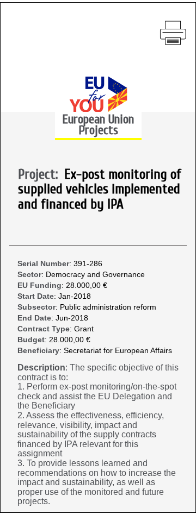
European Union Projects (98, 124)
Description (41, 367)
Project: (41, 175)
